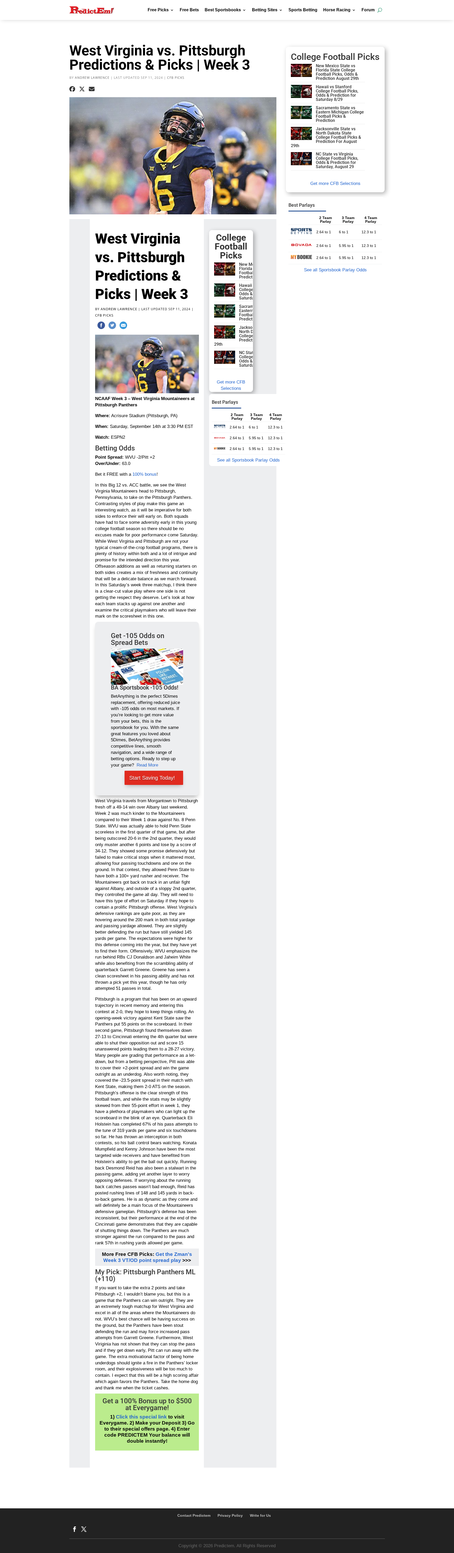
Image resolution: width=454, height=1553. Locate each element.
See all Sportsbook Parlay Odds (248, 460)
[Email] (123, 326)
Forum (368, 10)
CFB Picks (175, 77)
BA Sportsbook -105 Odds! (144, 687)
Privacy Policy (230, 1515)
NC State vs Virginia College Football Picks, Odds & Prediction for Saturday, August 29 (337, 160)
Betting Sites (264, 10)
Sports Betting (302, 10)
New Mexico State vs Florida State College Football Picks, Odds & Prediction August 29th (337, 72)
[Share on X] (82, 89)
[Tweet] (112, 326)
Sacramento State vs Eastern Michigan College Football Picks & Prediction (340, 114)
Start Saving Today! (152, 778)
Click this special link (141, 1417)
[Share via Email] (92, 89)
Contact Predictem (193, 1515)
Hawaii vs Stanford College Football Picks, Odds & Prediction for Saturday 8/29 (337, 93)
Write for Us (260, 1515)
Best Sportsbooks (223, 10)
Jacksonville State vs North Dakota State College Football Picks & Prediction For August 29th (249, 336)
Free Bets (189, 10)
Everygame (150, 1408)
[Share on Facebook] (72, 89)
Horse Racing (336, 10)
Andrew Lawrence (92, 77)
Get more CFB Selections (335, 183)
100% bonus (144, 474)
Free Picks (158, 10)
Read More (147, 765)
